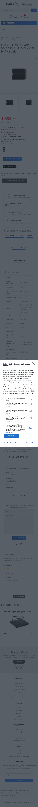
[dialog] (19, 403)
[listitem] (19, 399)
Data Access (19, 443)
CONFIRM (11, 436)
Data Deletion (8, 443)
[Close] (34, 364)
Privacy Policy (30, 443)
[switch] (30, 404)
